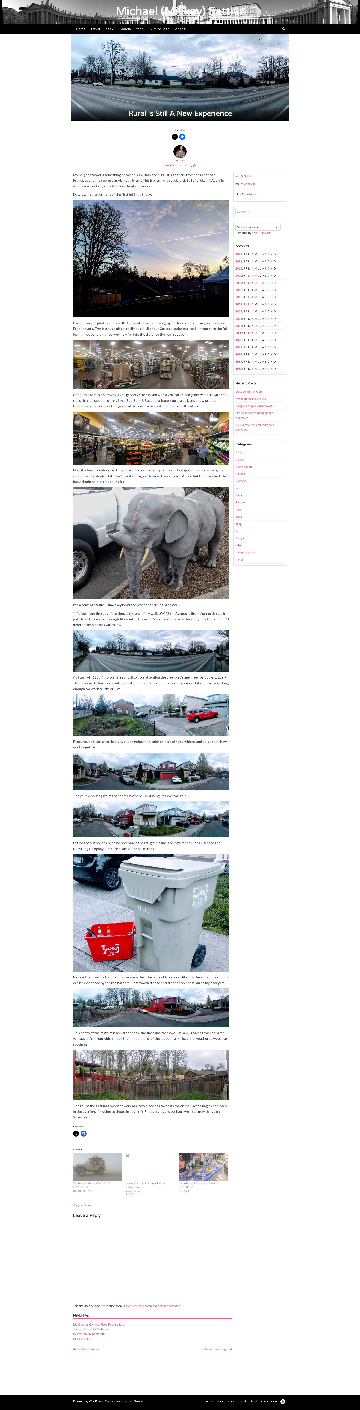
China (239, 495)
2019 (239, 268)
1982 (239, 368)
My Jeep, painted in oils (251, 398)
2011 (239, 318)
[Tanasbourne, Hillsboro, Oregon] (203, 1167)
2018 (239, 275)
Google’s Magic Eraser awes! (254, 406)
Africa (239, 452)
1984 (239, 361)
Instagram (251, 194)
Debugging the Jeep (249, 391)
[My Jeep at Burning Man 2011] (97, 1167)
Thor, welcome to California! (91, 1329)
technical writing (246, 552)
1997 (239, 347)
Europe (240, 502)
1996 (239, 354)
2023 (239, 254)
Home (81, 29)
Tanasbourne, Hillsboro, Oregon (199, 1183)
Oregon (78, 1205)
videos (180, 29)
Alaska (240, 459)
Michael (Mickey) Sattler (180, 11)
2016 (239, 290)
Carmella (241, 481)
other (239, 545)
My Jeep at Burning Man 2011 (91, 1183)
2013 (239, 311)
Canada (125, 29)
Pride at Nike (81, 1339)
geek (109, 29)
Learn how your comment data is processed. (152, 1306)
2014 (239, 304)
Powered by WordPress (88, 1401)
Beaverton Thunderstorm (89, 1334)
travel (95, 29)
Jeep (239, 524)
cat (238, 488)
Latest (119, 1401)
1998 (239, 340)
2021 (239, 261)
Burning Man (159, 29)
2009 (239, 333)
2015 (239, 297)
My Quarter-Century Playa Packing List (98, 1324)
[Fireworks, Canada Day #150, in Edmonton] (150, 1167)
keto (239, 531)
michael (180, 160)
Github (248, 176)
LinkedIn (249, 183)
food (140, 29)
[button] (283, 29)
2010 (239, 326)
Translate (265, 233)
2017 (239, 283)
